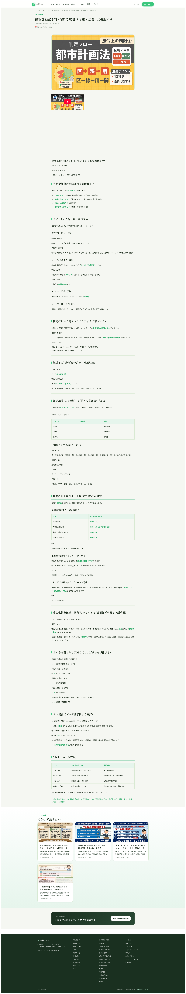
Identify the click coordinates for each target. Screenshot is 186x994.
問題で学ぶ (55, 4)
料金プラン (128, 943)
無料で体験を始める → (121, 918)
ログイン (136, 4)
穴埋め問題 (76, 962)
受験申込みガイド (104, 950)
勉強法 (101, 981)
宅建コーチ (41, 4)
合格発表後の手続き (105, 962)
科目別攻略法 (56, 10)
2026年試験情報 (104, 946)
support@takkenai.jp (52, 950)
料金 (88, 4)
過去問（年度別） (78, 946)
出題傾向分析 (103, 978)
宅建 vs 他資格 (103, 975)
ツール (80, 4)
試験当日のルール (104, 953)
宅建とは (102, 943)
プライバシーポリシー (132, 959)
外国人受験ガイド (104, 959)
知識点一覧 (76, 953)
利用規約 (128, 962)
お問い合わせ (129, 956)
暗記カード (76, 966)
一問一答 (76, 959)
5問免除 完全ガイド (105, 956)
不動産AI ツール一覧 (131, 950)
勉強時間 (102, 972)
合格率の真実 (103, 966)
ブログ (95, 4)
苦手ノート (76, 969)
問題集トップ (77, 943)
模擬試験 (76, 956)
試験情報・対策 (68, 4)
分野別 (75, 950)
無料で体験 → (147, 4)
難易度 (101, 969)
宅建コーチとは (130, 946)
